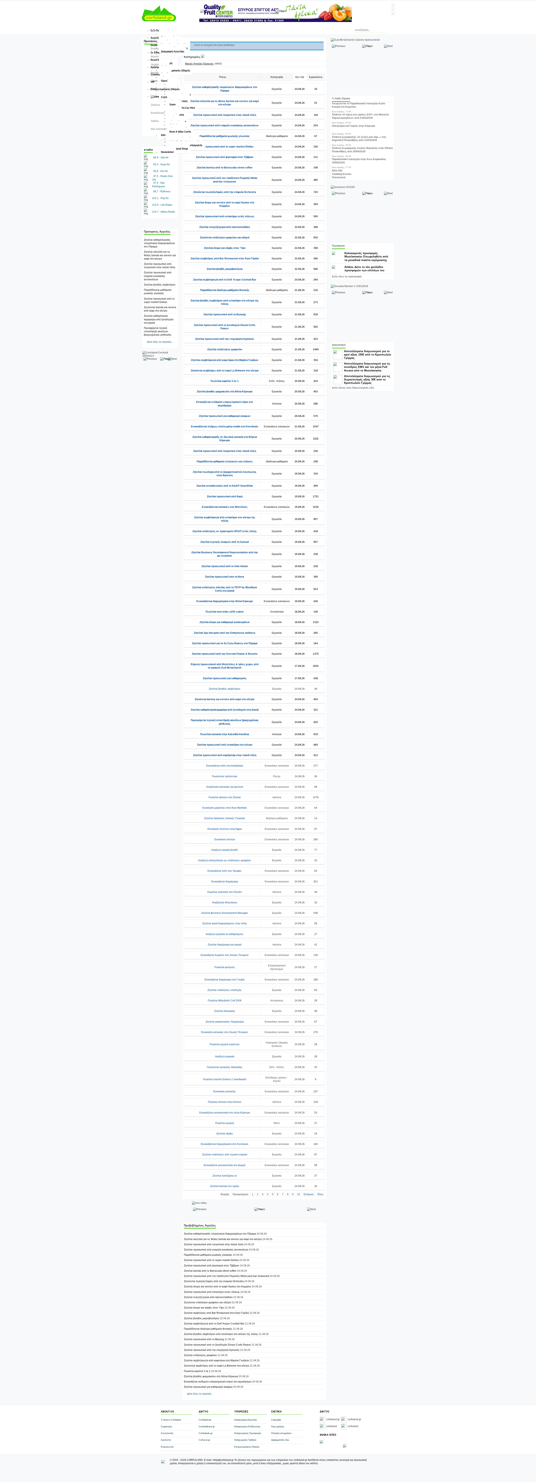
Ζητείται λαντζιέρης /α (225, 1175)
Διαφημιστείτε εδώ (280, 1440)
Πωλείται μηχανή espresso (225, 1044)
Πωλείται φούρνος (224, 967)
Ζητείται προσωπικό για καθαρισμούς (224, 678)
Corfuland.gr (205, 1420)
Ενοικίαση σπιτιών (224, 839)
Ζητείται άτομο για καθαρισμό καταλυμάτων (225, 622)
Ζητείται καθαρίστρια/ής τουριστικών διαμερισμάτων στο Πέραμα (159, 243)
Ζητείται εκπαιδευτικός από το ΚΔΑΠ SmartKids (224, 485)
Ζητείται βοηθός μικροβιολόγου (225, 269)
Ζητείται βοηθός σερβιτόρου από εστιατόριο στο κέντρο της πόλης (221, 1334)
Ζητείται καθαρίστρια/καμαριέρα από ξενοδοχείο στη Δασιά (159, 319)
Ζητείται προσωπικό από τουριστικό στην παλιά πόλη (224, 115)
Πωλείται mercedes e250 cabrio (225, 611)
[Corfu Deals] (344, 1446)
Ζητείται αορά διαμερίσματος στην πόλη (224, 923)
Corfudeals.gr (206, 1433)
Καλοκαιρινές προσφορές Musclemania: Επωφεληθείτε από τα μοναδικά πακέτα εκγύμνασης (366, 256)
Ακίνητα (276, 403)
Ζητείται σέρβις (224, 1133)
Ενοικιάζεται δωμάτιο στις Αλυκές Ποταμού (225, 955)
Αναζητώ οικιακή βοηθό (224, 849)
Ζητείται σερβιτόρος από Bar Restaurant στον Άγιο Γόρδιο (225, 258)
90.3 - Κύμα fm (161, 164)
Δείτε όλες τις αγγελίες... (160, 341)
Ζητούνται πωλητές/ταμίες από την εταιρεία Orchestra (224, 192)
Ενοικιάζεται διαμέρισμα (224, 881)
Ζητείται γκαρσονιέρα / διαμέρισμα (225, 1021)
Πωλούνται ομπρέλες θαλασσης (224, 1067)
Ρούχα (276, 776)
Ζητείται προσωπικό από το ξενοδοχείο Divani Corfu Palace (217, 1344)
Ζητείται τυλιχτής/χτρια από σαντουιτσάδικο (224, 227)
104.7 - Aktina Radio (163, 211)
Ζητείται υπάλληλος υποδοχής (224, 990)
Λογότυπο (166, 1440)
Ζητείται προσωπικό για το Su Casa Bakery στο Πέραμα (224, 643)
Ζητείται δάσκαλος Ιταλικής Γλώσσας (224, 818)
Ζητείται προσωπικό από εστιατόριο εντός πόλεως (224, 216)
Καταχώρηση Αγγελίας (245, 1420)
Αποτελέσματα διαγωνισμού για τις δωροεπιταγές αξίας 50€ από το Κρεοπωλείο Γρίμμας (367, 379)
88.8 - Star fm (160, 157)
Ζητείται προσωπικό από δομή (224, 496)
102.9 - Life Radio (162, 204)
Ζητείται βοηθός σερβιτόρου (159, 284)
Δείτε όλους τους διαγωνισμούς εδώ (353, 387)
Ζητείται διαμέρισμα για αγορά (224, 944)
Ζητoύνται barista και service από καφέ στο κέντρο (224, 699)
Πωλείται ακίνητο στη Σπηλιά (225, 797)
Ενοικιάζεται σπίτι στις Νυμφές (224, 870)
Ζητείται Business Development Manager (224, 913)
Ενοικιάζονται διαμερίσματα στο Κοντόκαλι (224, 1144)
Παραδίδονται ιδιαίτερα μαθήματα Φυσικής (224, 290)
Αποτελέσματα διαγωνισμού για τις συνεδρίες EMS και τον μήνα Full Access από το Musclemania (367, 367)
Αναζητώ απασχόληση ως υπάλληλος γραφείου (224, 860)
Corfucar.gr (204, 1440)
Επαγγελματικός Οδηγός (246, 1447)
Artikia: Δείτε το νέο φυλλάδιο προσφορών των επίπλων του (364, 268)
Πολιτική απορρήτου (281, 1433)
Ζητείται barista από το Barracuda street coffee (225, 167)
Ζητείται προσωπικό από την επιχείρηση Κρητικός (224, 339)
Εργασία (277, 89)
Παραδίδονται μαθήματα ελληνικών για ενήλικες (225, 461)
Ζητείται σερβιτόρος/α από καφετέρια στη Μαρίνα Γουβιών (224, 360)
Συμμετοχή (166, 1426)
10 (298, 1194)
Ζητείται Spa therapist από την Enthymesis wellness (224, 632)
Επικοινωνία (167, 1447)
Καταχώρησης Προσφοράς (247, 1433)
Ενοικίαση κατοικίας (224, 1091)
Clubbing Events (341, 174)
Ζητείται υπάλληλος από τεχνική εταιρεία (224, 1154)
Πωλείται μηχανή (224, 1123)
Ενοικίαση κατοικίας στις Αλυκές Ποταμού (224, 1032)
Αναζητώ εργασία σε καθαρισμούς (225, 934)
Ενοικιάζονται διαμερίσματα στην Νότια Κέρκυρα (224, 601)
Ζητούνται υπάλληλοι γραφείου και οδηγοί (224, 237)
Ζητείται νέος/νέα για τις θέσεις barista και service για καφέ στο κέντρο (160, 255)
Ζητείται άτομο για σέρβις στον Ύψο (224, 248)
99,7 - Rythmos (161, 191)
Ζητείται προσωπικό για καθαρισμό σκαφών (224, 416)
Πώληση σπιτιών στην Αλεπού (224, 1102)
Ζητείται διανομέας (224, 1011)
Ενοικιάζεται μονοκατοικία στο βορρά (224, 1165)
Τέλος (320, 1194)
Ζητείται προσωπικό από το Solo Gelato (224, 566)
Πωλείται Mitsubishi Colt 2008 (224, 1000)
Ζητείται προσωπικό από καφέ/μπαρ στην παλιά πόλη (224, 755)
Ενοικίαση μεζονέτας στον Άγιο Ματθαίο (224, 807)
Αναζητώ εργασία (224, 1056)
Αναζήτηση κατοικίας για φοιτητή (224, 786)
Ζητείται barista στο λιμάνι (224, 1186)
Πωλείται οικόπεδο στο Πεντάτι (224, 892)
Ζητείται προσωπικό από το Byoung (225, 314)
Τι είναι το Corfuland (171, 1420)
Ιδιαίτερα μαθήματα (277, 136)
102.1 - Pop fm (160, 198)
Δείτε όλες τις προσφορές (347, 276)
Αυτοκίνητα (276, 611)
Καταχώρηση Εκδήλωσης (247, 1426)
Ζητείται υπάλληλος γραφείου (224, 349)
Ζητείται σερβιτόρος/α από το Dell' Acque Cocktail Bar (224, 279)
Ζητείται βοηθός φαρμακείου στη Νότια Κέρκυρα (224, 391)
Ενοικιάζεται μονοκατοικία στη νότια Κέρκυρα (224, 1112)
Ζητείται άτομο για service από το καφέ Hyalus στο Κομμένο (218, 1286)
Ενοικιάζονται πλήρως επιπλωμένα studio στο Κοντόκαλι (224, 426)
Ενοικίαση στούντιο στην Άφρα (224, 829)
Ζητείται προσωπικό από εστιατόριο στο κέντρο (224, 744)
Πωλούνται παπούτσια (224, 776)
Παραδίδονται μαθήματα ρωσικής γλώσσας (225, 136)
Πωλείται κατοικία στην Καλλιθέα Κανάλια (224, 734)
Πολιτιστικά (338, 177)
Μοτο (277, 1123)
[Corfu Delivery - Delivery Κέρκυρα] (321, 1442)
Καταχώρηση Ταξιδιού (245, 1440)
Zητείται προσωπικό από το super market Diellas (225, 146)
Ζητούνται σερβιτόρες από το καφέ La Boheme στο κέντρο (225, 370)
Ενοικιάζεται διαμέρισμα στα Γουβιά (225, 979)
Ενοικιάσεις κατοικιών (277, 426)
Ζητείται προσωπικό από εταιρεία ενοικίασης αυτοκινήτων (157, 276)
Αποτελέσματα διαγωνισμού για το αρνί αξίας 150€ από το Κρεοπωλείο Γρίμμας (367, 355)
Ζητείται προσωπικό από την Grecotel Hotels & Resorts (225, 653)
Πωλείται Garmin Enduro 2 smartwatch (224, 1079)
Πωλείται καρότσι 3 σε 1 (225, 381)
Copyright (276, 1420)
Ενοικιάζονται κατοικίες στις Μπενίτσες (224, 507)
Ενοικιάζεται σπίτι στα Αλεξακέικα (224, 765)
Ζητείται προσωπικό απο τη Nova (224, 576)
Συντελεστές (167, 1433)
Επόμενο (309, 1194)
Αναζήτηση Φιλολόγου (224, 902)
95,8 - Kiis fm (160, 171)
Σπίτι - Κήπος (277, 381)
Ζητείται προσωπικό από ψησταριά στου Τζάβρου (224, 157)
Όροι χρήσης (277, 1426)
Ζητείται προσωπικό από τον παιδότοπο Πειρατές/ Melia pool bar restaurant (226, 1276)
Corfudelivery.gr (207, 1426)
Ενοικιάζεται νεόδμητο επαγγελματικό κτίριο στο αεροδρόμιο (217, 1381)
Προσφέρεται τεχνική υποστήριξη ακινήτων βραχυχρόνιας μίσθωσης (157, 331)
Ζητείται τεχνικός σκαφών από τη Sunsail (224, 542)
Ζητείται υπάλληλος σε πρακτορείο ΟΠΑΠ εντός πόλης (224, 531)
